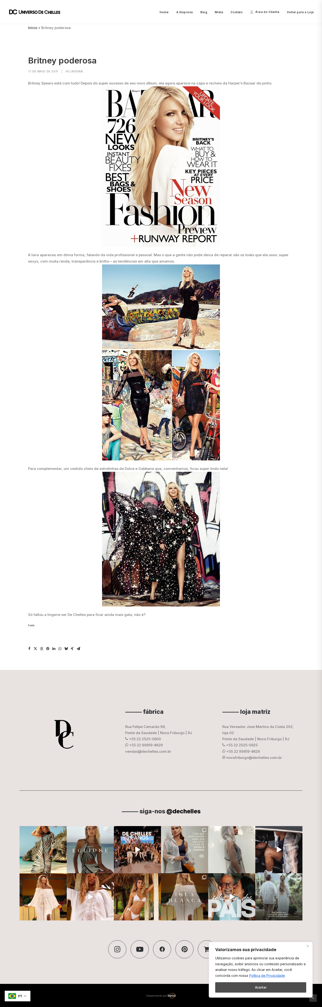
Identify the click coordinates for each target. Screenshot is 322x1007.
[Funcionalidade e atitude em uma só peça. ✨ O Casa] (231, 849)
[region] (261, 970)
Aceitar (261, 987)
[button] (29, 649)
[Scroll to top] (313, 997)
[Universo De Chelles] (37, 12)
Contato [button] (237, 12)
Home (164, 12)
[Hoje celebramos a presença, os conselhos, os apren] (278, 896)
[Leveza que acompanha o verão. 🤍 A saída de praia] (43, 896)
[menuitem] (166, 12)
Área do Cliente (267, 12)
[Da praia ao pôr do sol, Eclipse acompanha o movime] (43, 849)
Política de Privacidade (267, 976)
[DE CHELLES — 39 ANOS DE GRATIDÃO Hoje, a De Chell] (137, 849)
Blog (203, 12)
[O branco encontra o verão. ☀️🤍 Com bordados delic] (137, 896)
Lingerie (76, 71)
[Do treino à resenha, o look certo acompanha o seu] (184, 849)
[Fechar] (307, 946)
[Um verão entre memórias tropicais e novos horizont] (90, 896)
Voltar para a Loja (300, 12)
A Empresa (184, 12)
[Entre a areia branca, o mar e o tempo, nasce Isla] (184, 896)
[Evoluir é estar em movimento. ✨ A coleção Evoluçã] (278, 849)
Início (32, 27)
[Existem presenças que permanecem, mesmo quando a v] (231, 896)
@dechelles (183, 811)
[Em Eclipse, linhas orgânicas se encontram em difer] (90, 849)
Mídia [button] (219, 12)
